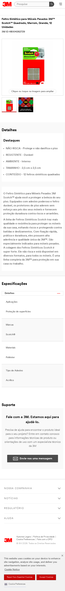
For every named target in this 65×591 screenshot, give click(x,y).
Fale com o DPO (44, 539)
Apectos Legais (23, 537)
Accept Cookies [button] (46, 577)
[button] (15, 584)
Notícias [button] (11, 498)
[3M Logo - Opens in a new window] (7, 4)
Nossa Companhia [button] (18, 488)
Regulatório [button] (14, 508)
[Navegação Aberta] (60, 4)
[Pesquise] (51, 4)
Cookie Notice (12, 569)
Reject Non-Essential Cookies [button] (19, 577)
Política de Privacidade (43, 537)
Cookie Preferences (25, 539)
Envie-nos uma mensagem (36, 458)
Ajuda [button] (9, 518)
